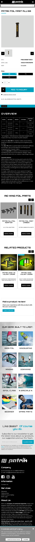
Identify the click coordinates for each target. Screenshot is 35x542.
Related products (17, 247)
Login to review (8, 310)
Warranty (4, 491)
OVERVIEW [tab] (4, 106)
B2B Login (4, 496)
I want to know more (9, 94)
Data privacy (5, 493)
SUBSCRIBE (28, 442)
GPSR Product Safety (7, 495)
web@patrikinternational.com (15, 472)
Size (2, 71)
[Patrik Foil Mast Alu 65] (8, 53)
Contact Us (4, 484)
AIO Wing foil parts (17, 196)
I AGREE (25, 539)
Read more (8, 233)
